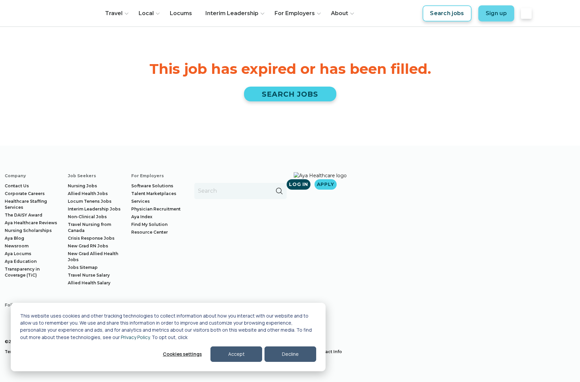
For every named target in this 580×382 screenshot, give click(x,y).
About (339, 13)
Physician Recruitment (156, 208)
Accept (236, 354)
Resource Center (149, 232)
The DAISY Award (23, 215)
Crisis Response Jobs (91, 238)
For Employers (295, 13)
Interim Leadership (231, 13)
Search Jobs (290, 94)
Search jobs (447, 13)
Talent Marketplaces (153, 193)
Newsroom (17, 245)
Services (140, 201)
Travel (114, 13)
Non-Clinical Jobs (87, 216)
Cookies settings (182, 354)
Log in (298, 184)
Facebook (10, 318)
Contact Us (17, 185)
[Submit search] (279, 191)
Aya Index (141, 216)
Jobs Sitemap (83, 267)
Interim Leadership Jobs (94, 208)
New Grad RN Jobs (88, 245)
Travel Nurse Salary (89, 275)
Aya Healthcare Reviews (31, 222)
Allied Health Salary (89, 282)
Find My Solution (149, 224)
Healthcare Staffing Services (26, 204)
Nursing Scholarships (28, 230)
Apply (326, 184)
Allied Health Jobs (88, 193)
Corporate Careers (25, 193)
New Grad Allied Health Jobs (93, 256)
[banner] (67, 13)
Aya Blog (14, 238)
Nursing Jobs (82, 185)
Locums (181, 13)
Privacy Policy (135, 337)
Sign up (496, 13)
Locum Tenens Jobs (89, 201)
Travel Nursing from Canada (89, 227)
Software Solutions (152, 185)
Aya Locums (18, 253)
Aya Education (21, 261)
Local (146, 13)
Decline (290, 354)
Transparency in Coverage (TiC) (22, 272)
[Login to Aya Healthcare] (526, 13)
